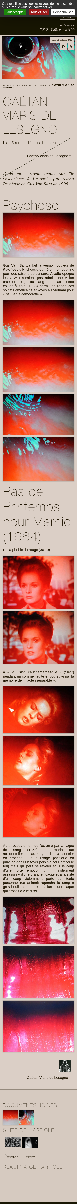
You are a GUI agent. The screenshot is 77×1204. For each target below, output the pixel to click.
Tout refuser (39, 12)
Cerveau (42, 85)
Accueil (7, 85)
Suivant (30, 1157)
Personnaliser (63, 12)
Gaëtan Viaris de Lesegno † (49, 156)
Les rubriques (24, 85)
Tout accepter (15, 12)
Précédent (12, 1157)
